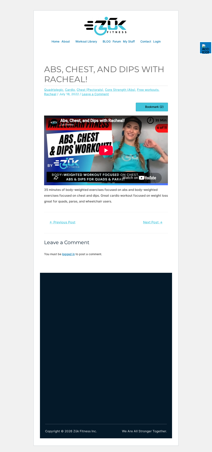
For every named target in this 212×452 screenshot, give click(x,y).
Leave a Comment (95, 94)
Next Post (153, 222)
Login (157, 41)
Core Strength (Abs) (120, 90)
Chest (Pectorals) (90, 90)
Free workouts (148, 90)
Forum (117, 41)
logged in (68, 254)
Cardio (70, 90)
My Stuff (129, 41)
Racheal (50, 94)
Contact (145, 41)
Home (55, 41)
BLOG (107, 41)
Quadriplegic (53, 90)
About (65, 41)
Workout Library (86, 41)
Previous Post (62, 222)
